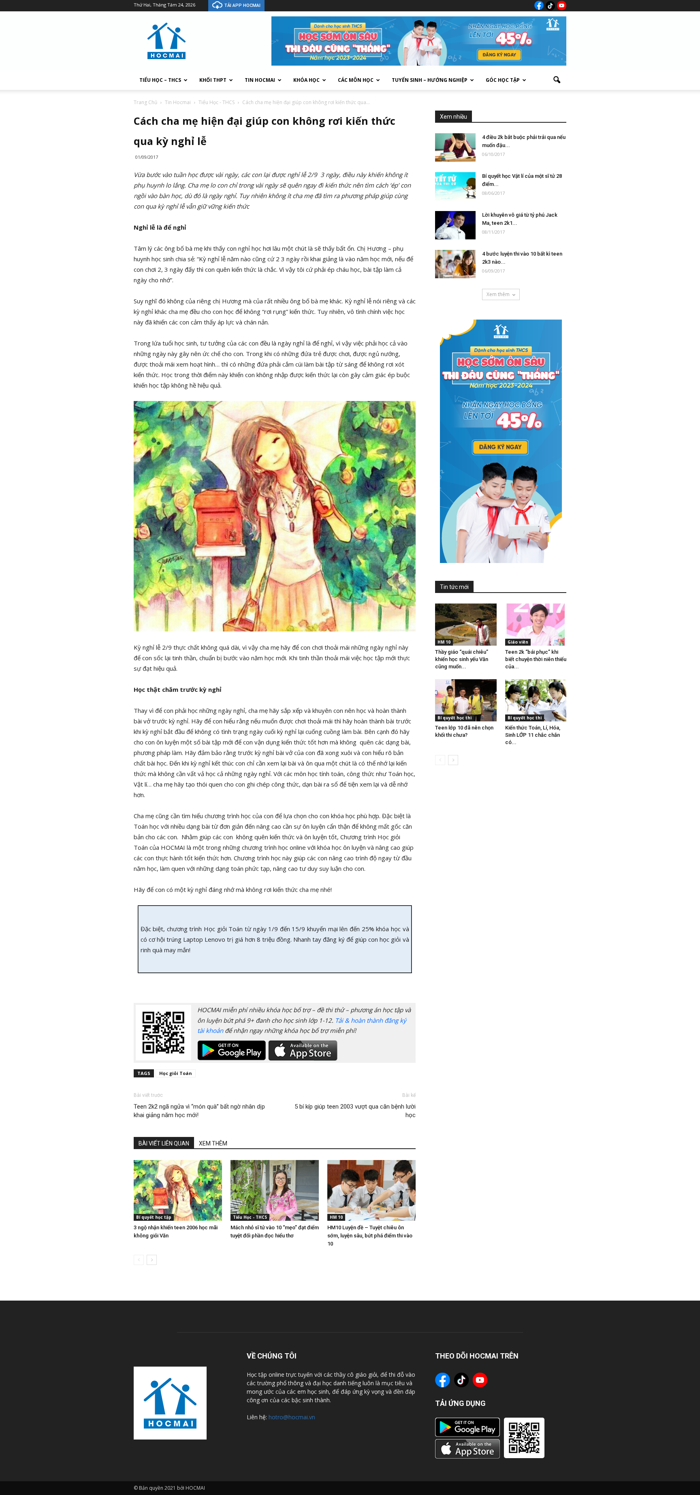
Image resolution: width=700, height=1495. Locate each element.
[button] (556, 80)
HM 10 (336, 1217)
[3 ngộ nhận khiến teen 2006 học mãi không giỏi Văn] (178, 1190)
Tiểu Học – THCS (160, 80)
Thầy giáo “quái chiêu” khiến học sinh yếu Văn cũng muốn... (461, 659)
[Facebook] (539, 5)
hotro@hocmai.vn (292, 1417)
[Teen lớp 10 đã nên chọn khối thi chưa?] (466, 700)
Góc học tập (503, 80)
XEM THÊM (213, 1143)
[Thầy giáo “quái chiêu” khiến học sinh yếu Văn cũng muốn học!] (466, 625)
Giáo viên (518, 642)
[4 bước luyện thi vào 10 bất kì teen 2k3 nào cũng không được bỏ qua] (455, 264)
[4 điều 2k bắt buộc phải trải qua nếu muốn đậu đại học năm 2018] (455, 147)
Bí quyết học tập (153, 1217)
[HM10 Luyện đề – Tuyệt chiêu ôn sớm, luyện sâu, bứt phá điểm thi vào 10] (371, 1190)
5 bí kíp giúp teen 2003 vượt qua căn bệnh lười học (355, 1111)
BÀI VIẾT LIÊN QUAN (164, 1143)
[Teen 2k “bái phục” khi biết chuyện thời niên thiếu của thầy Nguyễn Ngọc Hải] (536, 625)
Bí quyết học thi (455, 718)
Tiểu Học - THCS (250, 1217)
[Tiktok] (550, 6)
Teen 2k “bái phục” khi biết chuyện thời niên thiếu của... (535, 659)
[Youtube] (561, 5)
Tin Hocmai (260, 80)
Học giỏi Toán (175, 1073)
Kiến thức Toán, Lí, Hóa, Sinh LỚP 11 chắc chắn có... (532, 735)
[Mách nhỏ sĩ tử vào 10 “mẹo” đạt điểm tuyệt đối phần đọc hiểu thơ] (274, 1190)
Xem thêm (498, 294)
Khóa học (306, 80)
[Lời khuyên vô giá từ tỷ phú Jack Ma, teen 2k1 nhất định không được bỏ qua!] (455, 225)
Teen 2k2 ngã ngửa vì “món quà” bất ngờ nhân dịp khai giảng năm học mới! (199, 1111)
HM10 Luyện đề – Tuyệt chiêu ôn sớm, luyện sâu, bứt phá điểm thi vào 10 (369, 1235)
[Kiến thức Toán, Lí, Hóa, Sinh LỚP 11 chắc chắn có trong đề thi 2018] (536, 700)
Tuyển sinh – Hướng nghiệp (429, 80)
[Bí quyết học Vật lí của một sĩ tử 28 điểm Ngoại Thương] (455, 186)
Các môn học (355, 80)
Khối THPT (212, 80)
